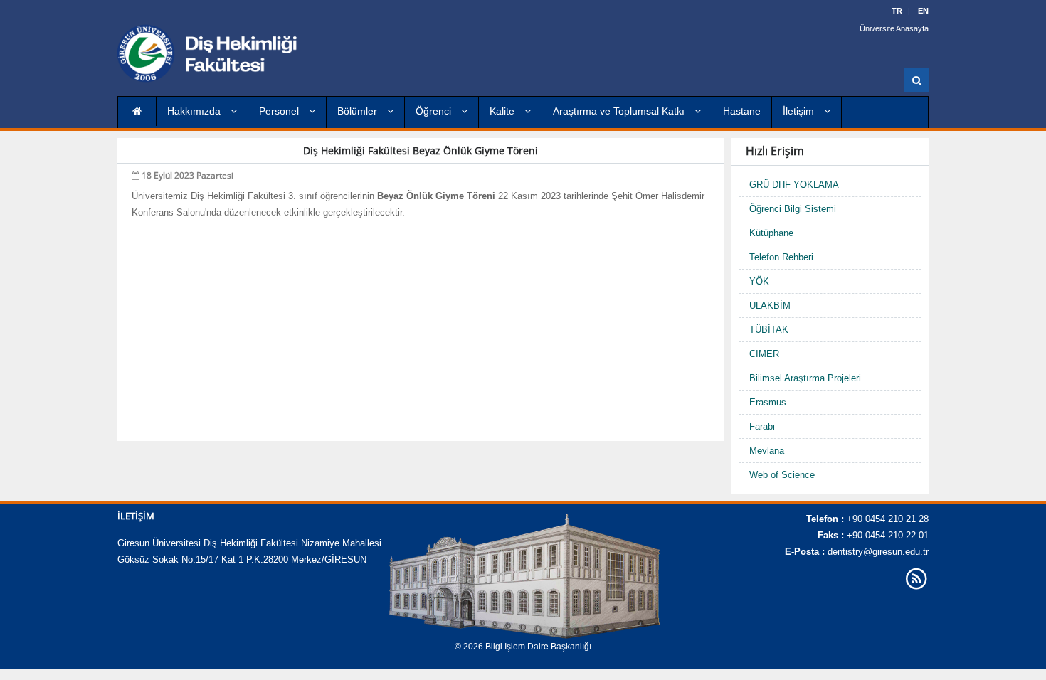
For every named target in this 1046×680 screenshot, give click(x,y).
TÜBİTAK (768, 329)
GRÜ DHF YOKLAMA (794, 184)
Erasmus (767, 402)
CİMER (764, 354)
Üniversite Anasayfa (894, 28)
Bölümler (358, 111)
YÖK (759, 281)
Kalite (503, 111)
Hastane (742, 111)
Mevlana (766, 450)
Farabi (762, 426)
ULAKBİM (770, 305)
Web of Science (782, 474)
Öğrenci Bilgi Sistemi (792, 208)
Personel (280, 111)
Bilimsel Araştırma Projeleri (805, 378)
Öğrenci (435, 111)
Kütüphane (771, 233)
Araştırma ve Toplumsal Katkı (620, 111)
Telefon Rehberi (781, 257)
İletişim (800, 111)
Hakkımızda (195, 111)
